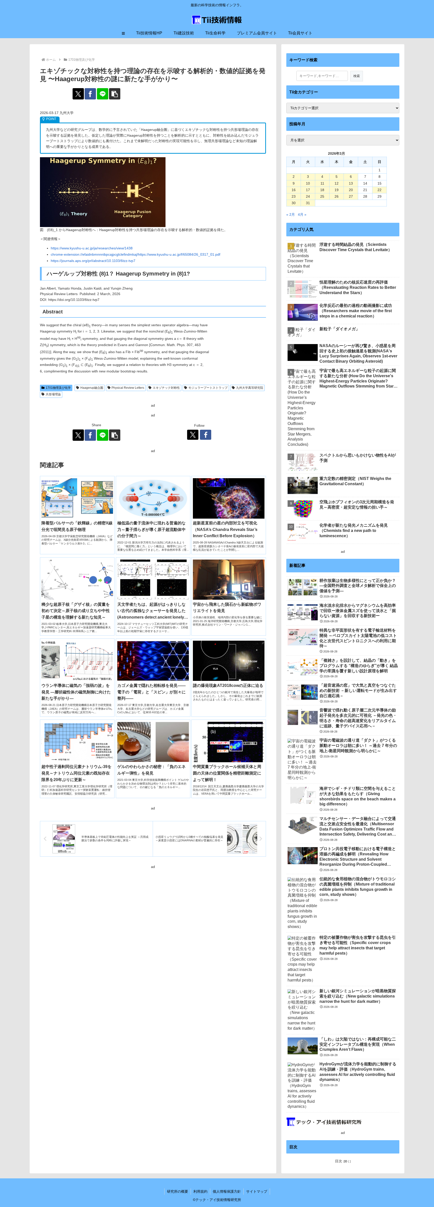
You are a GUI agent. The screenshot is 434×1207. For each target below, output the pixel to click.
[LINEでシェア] (102, 93)
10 (308, 183)
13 (351, 183)
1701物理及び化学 (58, 388)
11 (322, 183)
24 (308, 196)
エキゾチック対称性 (166, 388)
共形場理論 (53, 394)
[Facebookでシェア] (90, 93)
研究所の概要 (177, 1191)
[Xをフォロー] (192, 435)
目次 (338, 1161)
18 (322, 190)
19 (337, 190)
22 (379, 190)
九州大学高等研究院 (249, 388)
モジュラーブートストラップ (208, 388)
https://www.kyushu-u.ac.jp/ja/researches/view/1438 (92, 248)
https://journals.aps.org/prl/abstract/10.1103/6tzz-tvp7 (93, 261)
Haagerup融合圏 (91, 388)
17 (308, 190)
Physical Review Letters (128, 388)
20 (351, 190)
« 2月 (290, 214)
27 (351, 196)
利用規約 (200, 1191)
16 (294, 190)
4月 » (302, 214)
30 (294, 203)
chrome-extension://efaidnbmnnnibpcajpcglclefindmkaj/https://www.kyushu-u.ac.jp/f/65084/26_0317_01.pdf (135, 254)
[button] (114, 93)
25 (322, 196)
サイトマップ (256, 1191)
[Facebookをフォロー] (205, 435)
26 (337, 196)
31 (308, 203)
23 (294, 196)
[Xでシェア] (78, 93)
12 (337, 183)
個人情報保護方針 (227, 1191)
